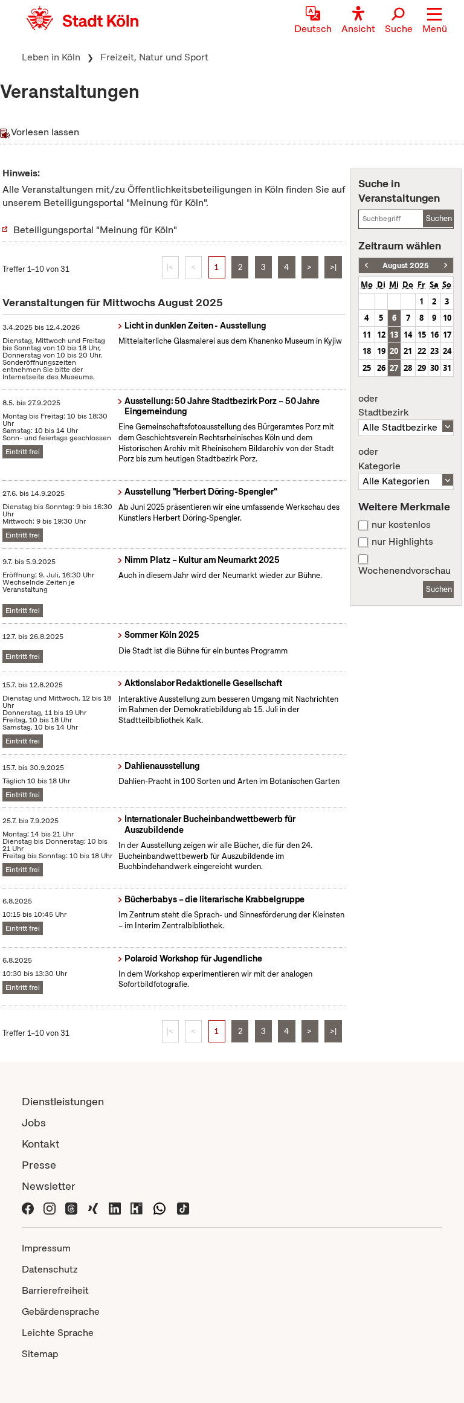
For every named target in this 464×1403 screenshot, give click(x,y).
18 (366, 350)
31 (447, 367)
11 (366, 334)
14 (408, 334)
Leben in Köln (51, 57)
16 (434, 334)
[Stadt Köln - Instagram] (50, 1207)
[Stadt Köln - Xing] (93, 1207)
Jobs (34, 1122)
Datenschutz (50, 1269)
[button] (434, 21)
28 (408, 367)
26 (381, 367)
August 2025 (405, 265)
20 (394, 350)
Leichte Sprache (58, 1332)
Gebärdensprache (61, 1311)
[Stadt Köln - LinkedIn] (115, 1207)
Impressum (46, 1248)
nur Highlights (402, 542)
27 (394, 367)
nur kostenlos (401, 525)
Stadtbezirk (383, 406)
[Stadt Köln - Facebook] (28, 1207)
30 (434, 367)
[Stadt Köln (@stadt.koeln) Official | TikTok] (183, 1207)
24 (447, 350)
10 (447, 317)
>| (333, 267)
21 (408, 350)
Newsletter (49, 1186)
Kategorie (379, 459)
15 (421, 334)
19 (381, 350)
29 (421, 367)
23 (434, 350)
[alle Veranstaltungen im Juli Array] (366, 265)
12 (381, 334)
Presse (39, 1165)
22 (421, 350)
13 (394, 334)
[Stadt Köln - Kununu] (136, 1207)
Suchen (439, 218)
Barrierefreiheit (55, 1290)
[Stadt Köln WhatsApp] (159, 1207)
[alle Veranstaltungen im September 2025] (445, 265)
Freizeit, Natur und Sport (154, 57)
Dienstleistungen (63, 1101)
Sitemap (40, 1353)
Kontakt (40, 1144)
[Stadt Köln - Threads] (71, 1207)
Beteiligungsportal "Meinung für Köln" (95, 229)
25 (366, 367)
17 (447, 334)
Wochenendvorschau (404, 571)
